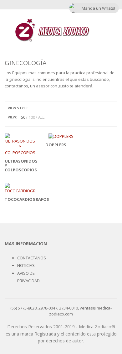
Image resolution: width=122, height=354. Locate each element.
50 (23, 117)
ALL (41, 117)
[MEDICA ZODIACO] (52, 30)
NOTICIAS (26, 265)
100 (31, 117)
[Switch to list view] (41, 108)
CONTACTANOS (31, 258)
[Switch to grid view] (34, 108)
